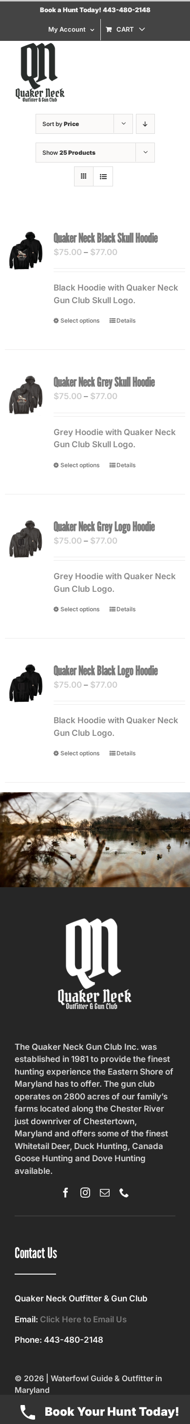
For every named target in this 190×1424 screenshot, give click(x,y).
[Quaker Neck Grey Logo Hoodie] (25, 539)
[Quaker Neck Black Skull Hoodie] (25, 251)
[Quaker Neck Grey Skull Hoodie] (25, 395)
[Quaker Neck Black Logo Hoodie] (25, 683)
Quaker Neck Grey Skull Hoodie (104, 381)
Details (126, 320)
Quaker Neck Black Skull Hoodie (106, 237)
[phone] (124, 1193)
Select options (80, 320)
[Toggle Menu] (168, 72)
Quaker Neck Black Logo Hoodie (106, 670)
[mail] (105, 1193)
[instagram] (85, 1193)
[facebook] (66, 1193)
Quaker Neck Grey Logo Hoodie (104, 526)
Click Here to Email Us (83, 1319)
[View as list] (103, 176)
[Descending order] (145, 124)
